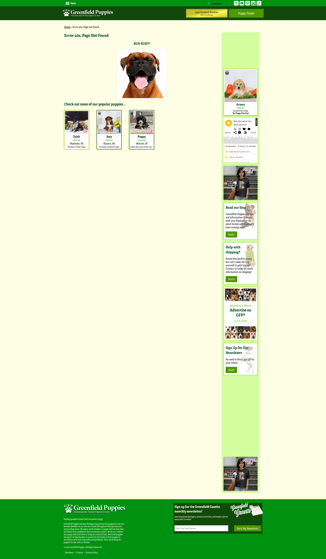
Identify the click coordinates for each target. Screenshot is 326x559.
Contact (80, 552)
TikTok (259, 3)
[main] (141, 91)
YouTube (242, 3)
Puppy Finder (246, 13)
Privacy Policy (92, 552)
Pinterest (247, 3)
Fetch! (231, 234)
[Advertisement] (240, 50)
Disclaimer (69, 552)
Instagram (253, 3)
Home (67, 27)
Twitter (236, 3)
